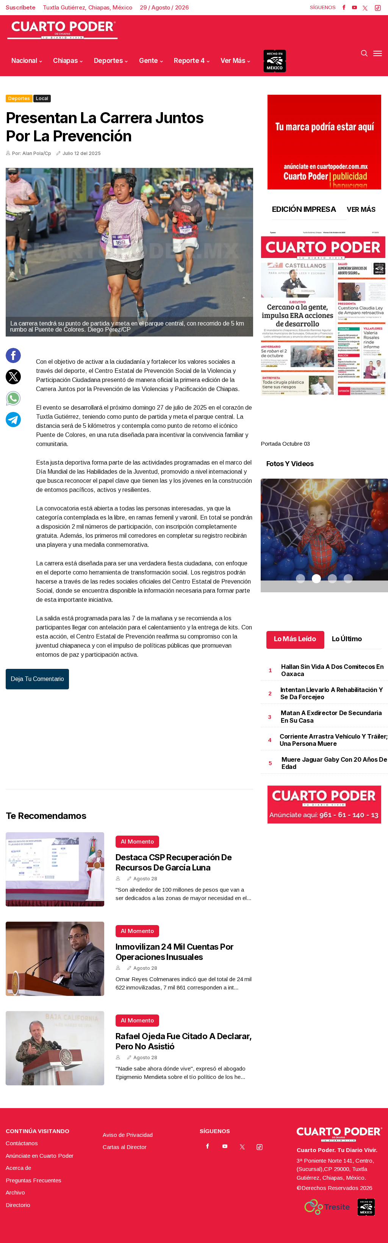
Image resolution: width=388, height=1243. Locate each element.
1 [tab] (300, 434)
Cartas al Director (125, 1147)
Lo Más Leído (295, 639)
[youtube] (354, 7)
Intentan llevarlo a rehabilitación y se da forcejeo (331, 693)
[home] (62, 30)
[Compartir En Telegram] (13, 425)
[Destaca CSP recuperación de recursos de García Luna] (55, 869)
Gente (148, 60)
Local (42, 98)
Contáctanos (22, 1143)
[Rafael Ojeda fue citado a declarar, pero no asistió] (55, 1048)
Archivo (15, 1192)
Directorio (18, 1205)
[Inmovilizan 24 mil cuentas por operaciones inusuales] (55, 959)
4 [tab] (348, 434)
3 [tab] (332, 434)
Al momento (137, 841)
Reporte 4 (189, 60)
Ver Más (233, 60)
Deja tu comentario (37, 679)
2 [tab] (316, 434)
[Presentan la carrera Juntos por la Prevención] (129, 252)
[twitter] (365, 7)
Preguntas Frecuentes (33, 1180)
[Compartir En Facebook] (13, 361)
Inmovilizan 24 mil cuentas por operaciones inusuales (175, 951)
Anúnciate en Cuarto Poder (40, 1155)
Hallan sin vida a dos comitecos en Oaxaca (332, 670)
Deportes (108, 60)
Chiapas (65, 60)
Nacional (24, 60)
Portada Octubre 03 (285, 443)
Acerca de (18, 1168)
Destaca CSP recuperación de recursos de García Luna (174, 862)
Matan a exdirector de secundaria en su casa (331, 716)
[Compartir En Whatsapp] (13, 403)
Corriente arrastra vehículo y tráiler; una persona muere (334, 740)
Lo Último (347, 639)
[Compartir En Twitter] (13, 382)
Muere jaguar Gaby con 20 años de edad (334, 763)
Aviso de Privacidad (128, 1135)
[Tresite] (327, 1207)
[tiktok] (377, 7)
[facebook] (343, 7)
